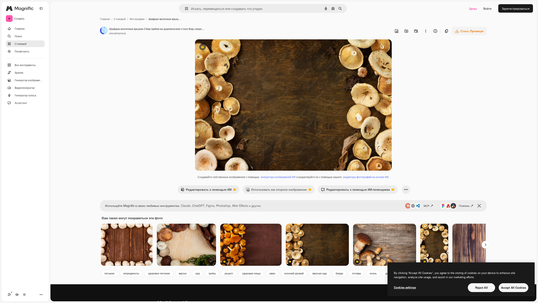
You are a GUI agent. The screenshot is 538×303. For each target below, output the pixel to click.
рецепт (229, 273)
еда (197, 273)
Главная (105, 19)
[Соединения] (9, 294)
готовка (356, 273)
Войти (487, 8)
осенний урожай (294, 273)
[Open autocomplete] (185, 8)
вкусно (183, 273)
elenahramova (117, 33)
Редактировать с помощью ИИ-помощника (355, 190)
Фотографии (137, 19)
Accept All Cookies (513, 288)
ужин (272, 273)
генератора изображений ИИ (278, 177)
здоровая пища (251, 273)
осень (373, 273)
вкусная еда (320, 273)
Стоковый (120, 19)
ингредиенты (131, 273)
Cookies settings (405, 287)
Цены (473, 8)
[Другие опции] (425, 31)
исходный (223, 47)
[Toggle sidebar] (41, 8)
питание (109, 273)
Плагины (464, 205)
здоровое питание (159, 273)
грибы (212, 273)
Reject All (481, 288)
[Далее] (485, 245)
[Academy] (16, 294)
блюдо (339, 273)
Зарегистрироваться (516, 8)
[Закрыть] (479, 205)
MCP (426, 205)
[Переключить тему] (24, 294)
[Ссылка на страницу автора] (104, 31)
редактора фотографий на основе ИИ (366, 177)
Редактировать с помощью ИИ (206, 190)
